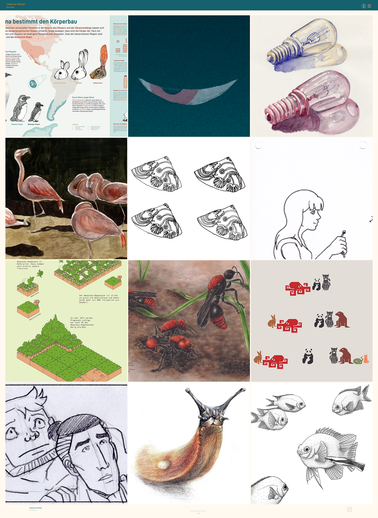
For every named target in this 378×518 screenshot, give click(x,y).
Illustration (33, 510)
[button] (369, 5)
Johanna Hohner (15, 4)
